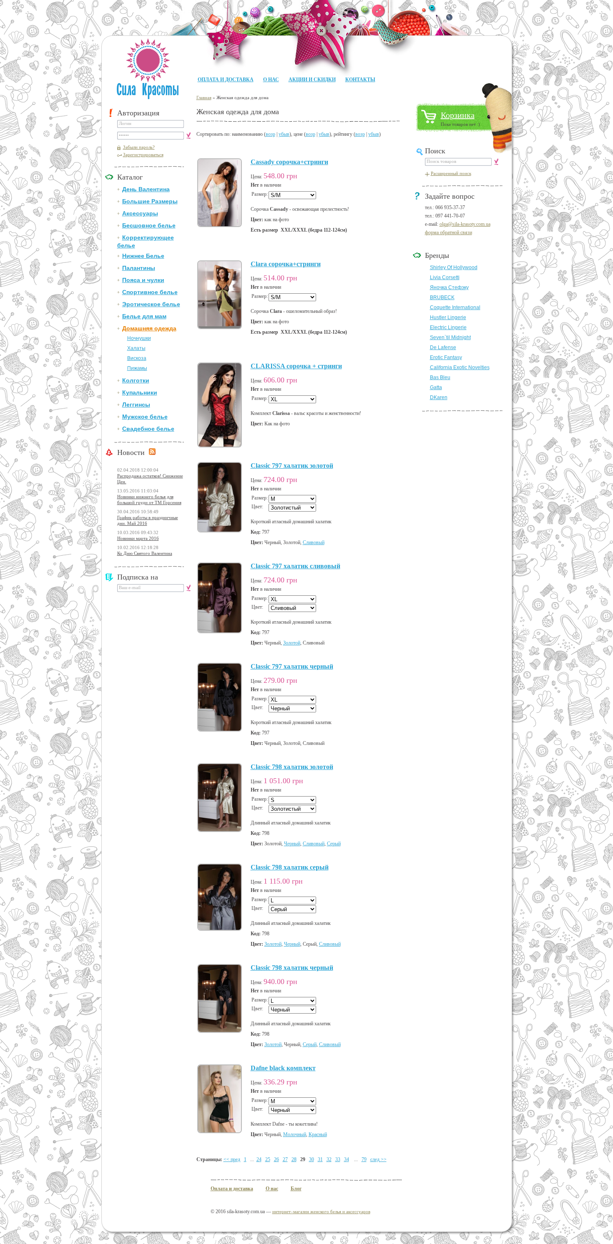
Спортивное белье (150, 292)
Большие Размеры (150, 201)
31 (320, 1159)
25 (267, 1159)
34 (346, 1159)
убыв (284, 134)
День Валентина (146, 189)
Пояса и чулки (143, 280)
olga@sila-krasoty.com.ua (465, 224)
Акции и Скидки (312, 79)
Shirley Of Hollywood (453, 267)
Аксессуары (140, 213)
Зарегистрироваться (143, 154)
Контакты (360, 79)
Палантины (138, 268)
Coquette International (455, 307)
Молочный (294, 1134)
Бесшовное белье (149, 225)
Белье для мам (144, 316)
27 (285, 1159)
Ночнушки (139, 338)
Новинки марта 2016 (138, 538)
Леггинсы (136, 404)
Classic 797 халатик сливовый (295, 566)
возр (270, 134)
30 (311, 1159)
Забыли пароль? (139, 147)
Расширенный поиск (451, 173)
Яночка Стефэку (449, 287)
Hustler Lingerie (448, 317)
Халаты (136, 348)
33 (337, 1159)
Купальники (139, 392)
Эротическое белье (151, 304)
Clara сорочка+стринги (286, 263)
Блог (296, 1189)
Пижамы (137, 368)
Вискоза (136, 358)
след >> (378, 1159)
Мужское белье (145, 416)
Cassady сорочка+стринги (289, 161)
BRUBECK (442, 297)
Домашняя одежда (149, 328)
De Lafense (443, 347)
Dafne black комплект (283, 1068)
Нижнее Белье (143, 255)
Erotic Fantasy (446, 357)
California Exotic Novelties (460, 367)
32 (329, 1159)
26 (276, 1159)
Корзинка (458, 115)
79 (364, 1159)
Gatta (436, 387)
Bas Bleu (440, 377)
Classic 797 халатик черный (292, 666)
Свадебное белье (148, 428)
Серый (334, 844)
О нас (271, 79)
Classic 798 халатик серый (290, 867)
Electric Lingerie (448, 327)
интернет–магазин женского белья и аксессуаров (321, 1211)
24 (258, 1159)
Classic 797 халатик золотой (292, 465)
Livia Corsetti (445, 277)
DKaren (438, 397)
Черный (292, 844)
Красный (318, 1134)
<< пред (232, 1159)
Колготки (135, 380)
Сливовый (313, 542)
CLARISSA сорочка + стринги (296, 366)
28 (293, 1159)
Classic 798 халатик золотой (292, 766)
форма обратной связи (448, 232)
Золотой (291, 643)
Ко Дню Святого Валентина (144, 553)
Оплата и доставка (226, 79)
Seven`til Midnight (450, 337)
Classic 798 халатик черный (292, 967)
